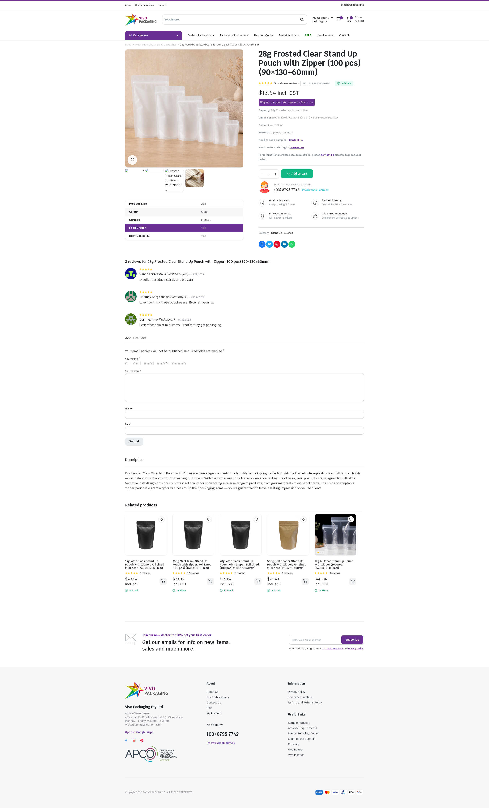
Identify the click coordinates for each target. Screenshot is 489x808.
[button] (161, 519)
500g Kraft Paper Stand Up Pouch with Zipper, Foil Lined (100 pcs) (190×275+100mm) (286, 564)
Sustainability (287, 35)
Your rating (132, 358)
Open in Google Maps (139, 732)
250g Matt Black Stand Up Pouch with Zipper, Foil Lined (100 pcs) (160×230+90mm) (191, 564)
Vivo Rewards (325, 35)
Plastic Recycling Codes (303, 733)
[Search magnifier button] (302, 19)
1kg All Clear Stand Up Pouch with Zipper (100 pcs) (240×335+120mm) (334, 564)
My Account (214, 713)
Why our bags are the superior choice (284, 102)
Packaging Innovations (234, 35)
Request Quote (263, 35)
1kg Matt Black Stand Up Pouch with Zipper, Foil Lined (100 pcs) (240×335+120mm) (144, 564)
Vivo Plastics (296, 755)
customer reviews (286, 83)
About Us (213, 692)
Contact (162, 5)
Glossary (293, 744)
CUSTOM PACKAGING (352, 5)
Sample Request (299, 722)
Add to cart (299, 173)
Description (134, 460)
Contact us (296, 140)
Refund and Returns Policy (305, 702)
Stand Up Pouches (166, 44)
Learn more (297, 147)
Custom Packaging (199, 35)
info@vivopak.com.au (315, 190)
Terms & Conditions (332, 648)
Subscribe (352, 639)
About (128, 5)
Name (128, 408)
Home (128, 44)
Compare (163, 527)
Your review (133, 371)
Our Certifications (144, 5)
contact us (327, 155)
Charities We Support (301, 739)
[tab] (134, 459)
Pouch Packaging (144, 44)
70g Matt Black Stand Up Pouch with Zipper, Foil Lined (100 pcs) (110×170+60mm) (239, 564)
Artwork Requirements (302, 728)
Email (128, 424)
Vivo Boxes (295, 749)
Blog (209, 708)
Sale (307, 35)
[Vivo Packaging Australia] (140, 19)
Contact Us (214, 702)
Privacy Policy (355, 648)
